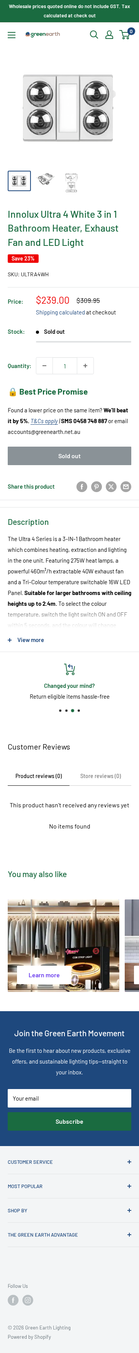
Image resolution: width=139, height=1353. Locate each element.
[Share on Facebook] (81, 486)
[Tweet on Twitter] (111, 486)
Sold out (69, 455)
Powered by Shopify (29, 1337)
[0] (125, 34)
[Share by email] (125, 486)
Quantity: (19, 365)
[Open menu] (11, 35)
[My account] (109, 34)
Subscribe (69, 1121)
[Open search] (94, 34)
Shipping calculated (60, 312)
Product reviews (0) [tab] (38, 776)
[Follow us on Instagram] (27, 1300)
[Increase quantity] (85, 366)
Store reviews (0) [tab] (100, 776)
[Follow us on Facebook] (13, 1300)
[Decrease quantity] (44, 366)
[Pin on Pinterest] (96, 486)
